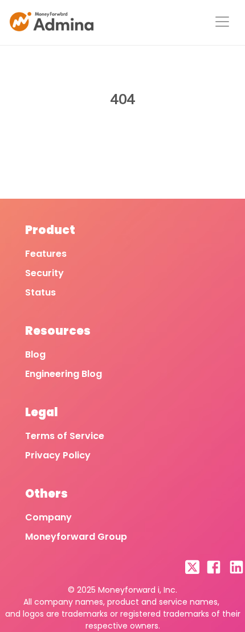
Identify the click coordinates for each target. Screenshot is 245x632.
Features (46, 253)
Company (48, 517)
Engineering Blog (63, 373)
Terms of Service (64, 435)
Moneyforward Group (76, 536)
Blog (35, 354)
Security (44, 273)
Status (40, 292)
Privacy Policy (58, 455)
